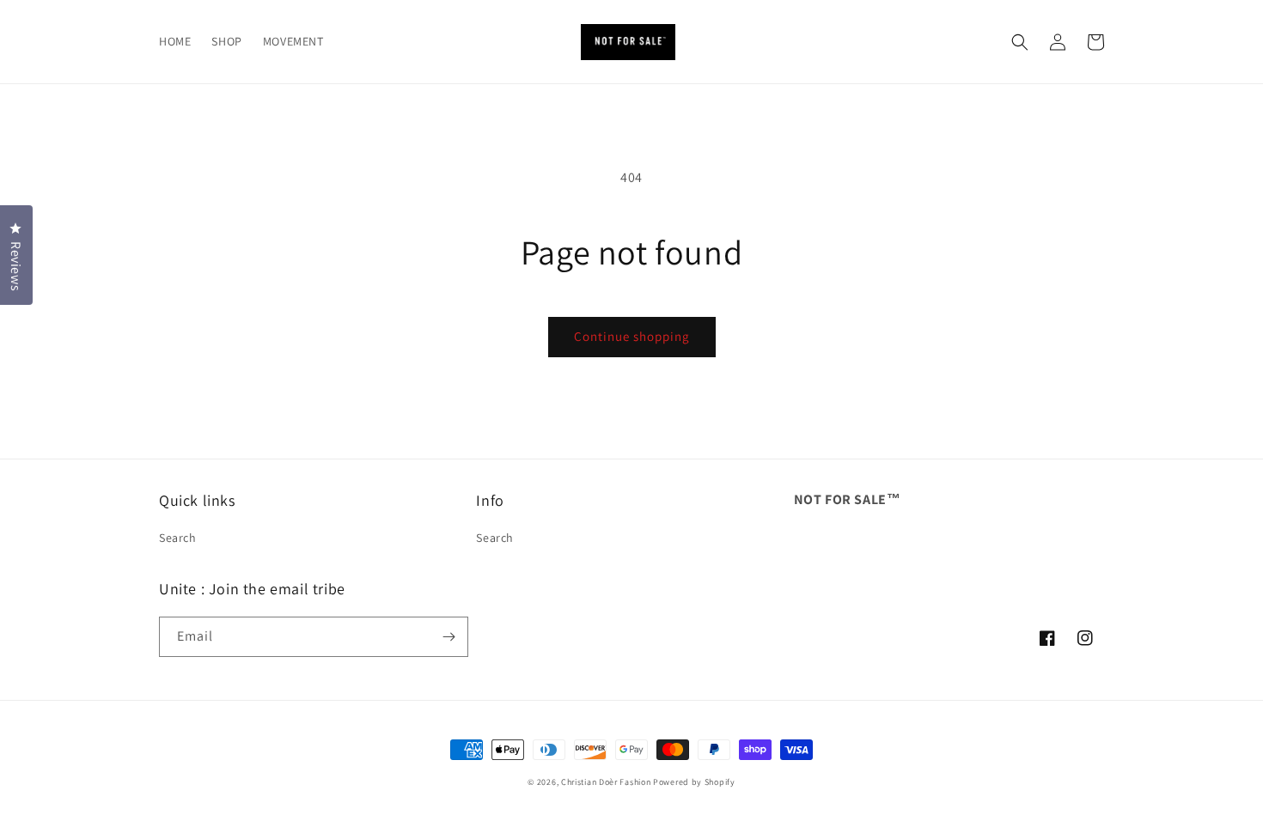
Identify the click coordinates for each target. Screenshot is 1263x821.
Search (178, 537)
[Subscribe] (448, 637)
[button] (1020, 42)
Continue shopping (632, 336)
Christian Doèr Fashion (605, 782)
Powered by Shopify (694, 782)
